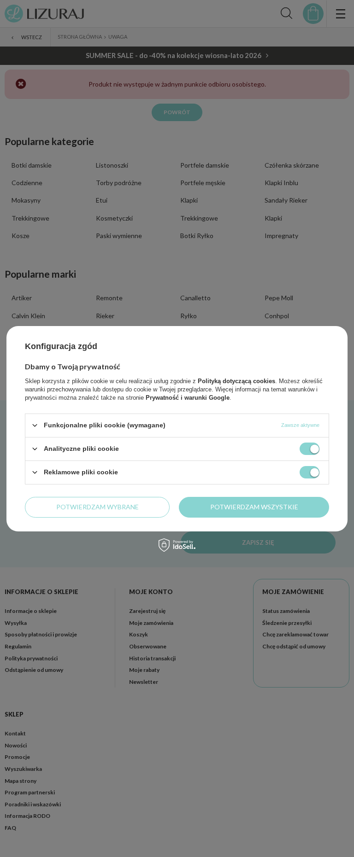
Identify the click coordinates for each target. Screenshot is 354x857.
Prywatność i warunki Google (188, 397)
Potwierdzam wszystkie (254, 507)
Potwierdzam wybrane (97, 507)
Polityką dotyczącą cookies (236, 380)
